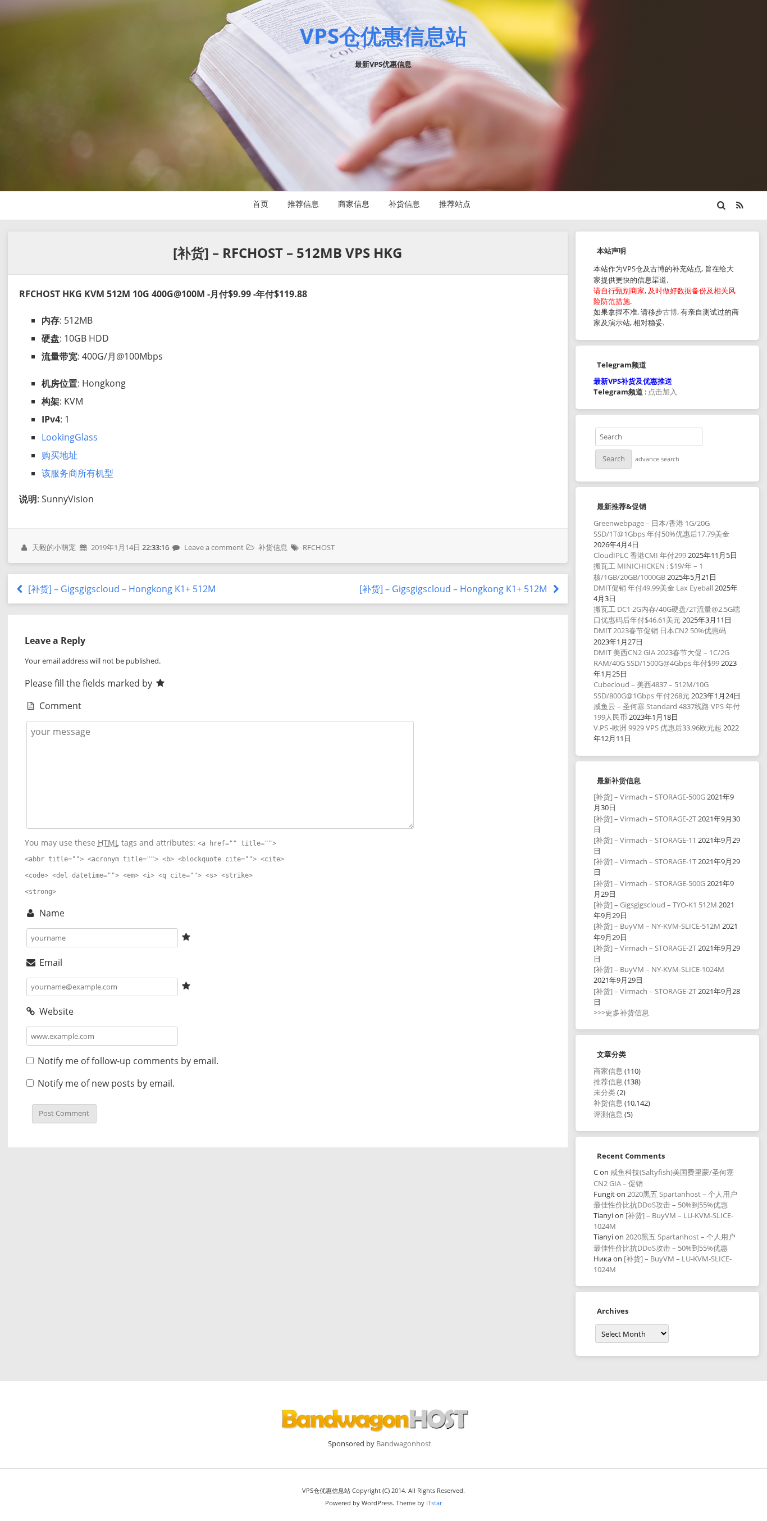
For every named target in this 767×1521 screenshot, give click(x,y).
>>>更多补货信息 (621, 1012)
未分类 (604, 1092)
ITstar (434, 1503)
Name (51, 913)
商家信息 (353, 203)
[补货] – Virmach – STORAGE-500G (649, 797)
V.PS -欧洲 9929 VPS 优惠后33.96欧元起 (657, 728)
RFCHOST (319, 547)
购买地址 (59, 455)
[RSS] (739, 205)
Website (55, 1011)
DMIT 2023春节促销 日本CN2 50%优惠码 (659, 630)
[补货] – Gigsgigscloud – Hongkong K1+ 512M (121, 589)
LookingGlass (70, 437)
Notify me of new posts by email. (106, 1083)
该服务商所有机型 (77, 473)
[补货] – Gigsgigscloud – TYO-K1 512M (655, 905)
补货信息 (404, 203)
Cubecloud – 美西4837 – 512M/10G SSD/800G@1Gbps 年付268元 (651, 689)
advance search (657, 459)
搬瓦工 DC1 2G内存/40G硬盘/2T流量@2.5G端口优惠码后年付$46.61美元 (666, 614)
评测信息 (608, 1114)
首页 (260, 203)
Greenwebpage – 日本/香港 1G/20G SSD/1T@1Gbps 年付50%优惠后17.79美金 (661, 528)
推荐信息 (303, 203)
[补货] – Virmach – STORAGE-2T (644, 819)
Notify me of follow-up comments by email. (128, 1061)
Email (49, 962)
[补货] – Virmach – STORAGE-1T (644, 840)
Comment (59, 706)
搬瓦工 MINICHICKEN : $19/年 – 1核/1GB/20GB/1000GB (648, 571)
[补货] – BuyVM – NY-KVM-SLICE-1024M (658, 969)
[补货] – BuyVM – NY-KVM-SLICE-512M (656, 926)
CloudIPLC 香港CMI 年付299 (639, 555)
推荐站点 (455, 203)
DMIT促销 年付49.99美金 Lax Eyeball (653, 588)
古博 (670, 312)
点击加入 (662, 392)
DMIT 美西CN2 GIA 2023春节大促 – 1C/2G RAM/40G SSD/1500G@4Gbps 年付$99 (661, 657)
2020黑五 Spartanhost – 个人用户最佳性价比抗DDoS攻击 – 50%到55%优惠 (665, 1199)
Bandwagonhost (403, 1443)
